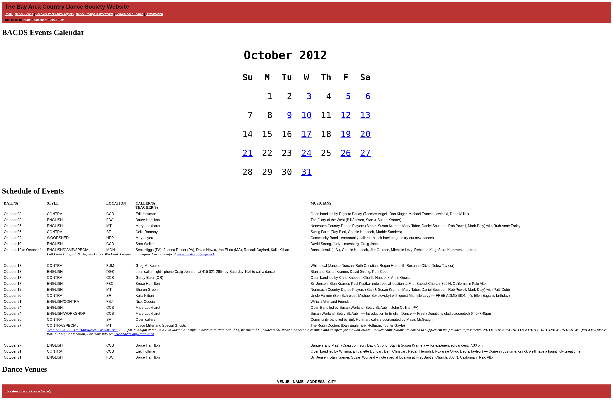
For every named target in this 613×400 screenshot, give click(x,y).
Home (9, 14)
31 (306, 172)
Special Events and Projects (54, 14)
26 (346, 153)
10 (62, 20)
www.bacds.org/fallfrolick (196, 254)
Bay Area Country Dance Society (28, 391)
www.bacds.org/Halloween (134, 334)
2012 (54, 20)
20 (365, 134)
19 (346, 134)
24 (306, 153)
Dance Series (24, 14)
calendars (40, 20)
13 (365, 115)
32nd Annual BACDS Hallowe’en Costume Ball (82, 330)
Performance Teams (129, 14)
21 (247, 153)
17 (306, 134)
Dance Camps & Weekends (94, 14)
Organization (154, 14)
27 (365, 153)
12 (346, 115)
